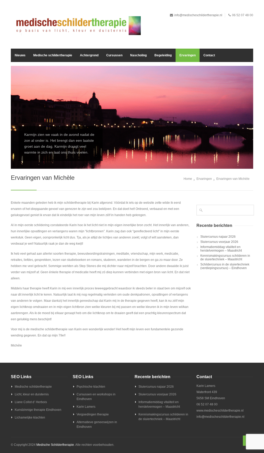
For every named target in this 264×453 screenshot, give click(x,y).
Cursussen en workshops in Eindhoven (96, 397)
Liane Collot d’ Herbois (31, 402)
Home (188, 179)
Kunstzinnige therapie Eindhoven (38, 410)
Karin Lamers (86, 406)
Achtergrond (89, 55)
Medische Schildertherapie (55, 445)
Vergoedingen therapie (93, 414)
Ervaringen (187, 55)
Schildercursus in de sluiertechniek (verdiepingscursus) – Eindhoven (224, 266)
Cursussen (114, 55)
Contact (209, 55)
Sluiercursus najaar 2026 (218, 236)
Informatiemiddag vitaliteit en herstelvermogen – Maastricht (221, 248)
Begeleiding (163, 55)
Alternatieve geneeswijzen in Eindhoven (97, 424)
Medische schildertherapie (52, 55)
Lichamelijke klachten (30, 417)
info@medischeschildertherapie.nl (198, 15)
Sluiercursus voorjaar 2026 (219, 242)
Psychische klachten (91, 386)
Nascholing (138, 55)
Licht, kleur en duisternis (32, 394)
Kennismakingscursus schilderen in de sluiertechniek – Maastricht (225, 257)
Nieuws (20, 55)
